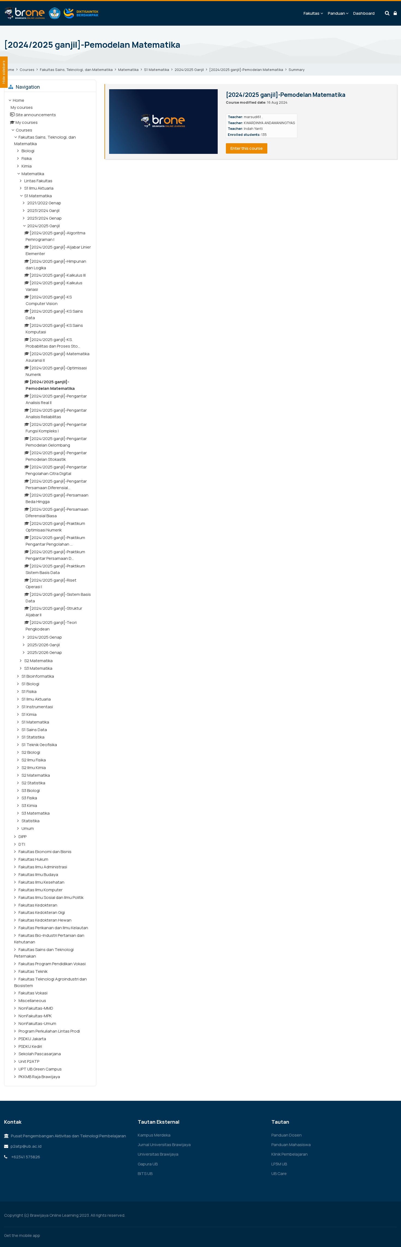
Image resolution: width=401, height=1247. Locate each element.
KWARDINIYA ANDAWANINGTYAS (269, 122)
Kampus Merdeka (154, 1135)
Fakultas (311, 13)
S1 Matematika (156, 69)
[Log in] (395, 13)
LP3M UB (279, 1164)
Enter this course (247, 148)
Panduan (336, 13)
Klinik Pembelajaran (289, 1154)
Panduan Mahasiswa (291, 1144)
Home (9, 69)
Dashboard (364, 13)
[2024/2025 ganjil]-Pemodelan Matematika (92, 44)
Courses (27, 69)
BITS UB (145, 1173)
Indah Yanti (253, 128)
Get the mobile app (22, 1235)
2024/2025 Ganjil (189, 69)
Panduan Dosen (286, 1135)
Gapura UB (148, 1164)
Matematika (128, 69)
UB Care (279, 1173)
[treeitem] (50, 589)
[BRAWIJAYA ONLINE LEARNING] (52, 13)
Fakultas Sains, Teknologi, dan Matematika (76, 69)
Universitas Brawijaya (158, 1154)
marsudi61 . (253, 116)
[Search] (387, 13)
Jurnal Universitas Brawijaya (164, 1144)
